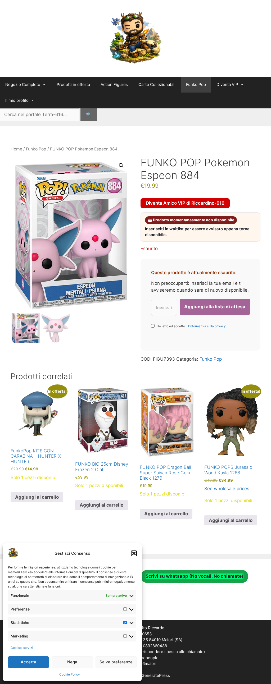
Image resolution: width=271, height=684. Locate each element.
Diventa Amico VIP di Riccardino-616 (185, 203)
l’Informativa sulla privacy (206, 326)
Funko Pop (196, 84)
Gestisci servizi (22, 648)
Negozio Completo (22, 84)
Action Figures (114, 84)
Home (16, 149)
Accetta (28, 661)
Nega (72, 661)
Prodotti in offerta (73, 84)
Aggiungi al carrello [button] (37, 497)
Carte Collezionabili (156, 84)
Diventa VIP (227, 84)
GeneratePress (156, 675)
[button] (134, 553)
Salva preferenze (116, 661)
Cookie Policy (69, 674)
